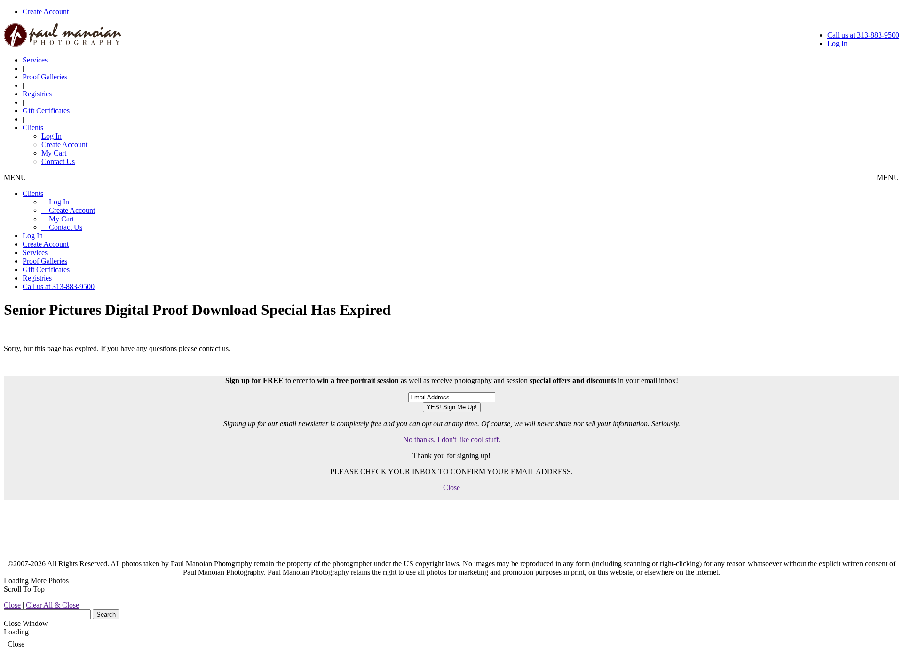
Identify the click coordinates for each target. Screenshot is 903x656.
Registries (37, 94)
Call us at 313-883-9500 (863, 35)
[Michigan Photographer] (62, 44)
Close (451, 488)
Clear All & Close (52, 605)
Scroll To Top (24, 589)
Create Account (46, 12)
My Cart (53, 153)
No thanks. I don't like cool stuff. (451, 440)
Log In (837, 43)
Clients (33, 128)
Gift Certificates (46, 111)
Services (35, 60)
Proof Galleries (45, 77)
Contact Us (58, 161)
